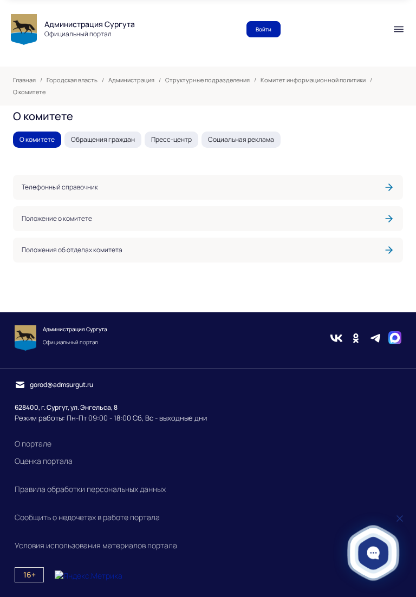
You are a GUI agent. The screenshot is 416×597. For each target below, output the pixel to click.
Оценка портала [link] (44, 461)
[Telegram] (375, 338)
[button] (373, 553)
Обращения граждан (103, 139)
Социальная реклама (241, 139)
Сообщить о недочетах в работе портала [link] (87, 517)
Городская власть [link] (72, 80)
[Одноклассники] (355, 338)
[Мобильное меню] (398, 29)
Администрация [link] (131, 80)
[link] (208, 187)
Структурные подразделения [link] (207, 80)
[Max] (394, 338)
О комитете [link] (29, 92)
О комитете (37, 139)
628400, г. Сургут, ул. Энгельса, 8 (66, 407)
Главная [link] (24, 80)
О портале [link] (33, 443)
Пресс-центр (171, 139)
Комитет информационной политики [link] (313, 80)
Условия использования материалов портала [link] (96, 545)
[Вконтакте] (336, 338)
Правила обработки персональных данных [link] (90, 489)
